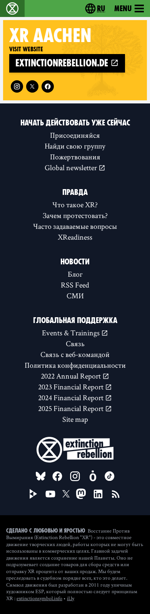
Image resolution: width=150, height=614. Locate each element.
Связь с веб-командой (75, 354)
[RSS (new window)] (116, 494)
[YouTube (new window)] (50, 494)
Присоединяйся (75, 135)
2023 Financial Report (71, 387)
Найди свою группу (75, 146)
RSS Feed (75, 285)
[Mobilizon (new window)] (93, 476)
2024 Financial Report (71, 397)
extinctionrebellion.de (62, 63)
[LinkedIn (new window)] (98, 494)
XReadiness (75, 237)
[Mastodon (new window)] (81, 493)
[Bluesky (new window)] (41, 476)
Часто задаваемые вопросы (75, 226)
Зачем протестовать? (75, 215)
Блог (75, 274)
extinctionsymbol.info (39, 598)
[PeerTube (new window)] (33, 494)
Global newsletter (71, 167)
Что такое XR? (75, 205)
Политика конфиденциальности (75, 365)
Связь (75, 343)
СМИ (75, 296)
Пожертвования (75, 157)
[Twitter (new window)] (32, 86)
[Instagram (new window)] (17, 86)
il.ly (70, 598)
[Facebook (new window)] (48, 86)
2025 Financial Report (71, 408)
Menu (123, 8)
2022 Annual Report (71, 376)
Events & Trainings (71, 333)
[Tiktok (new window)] (110, 476)
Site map (75, 419)
